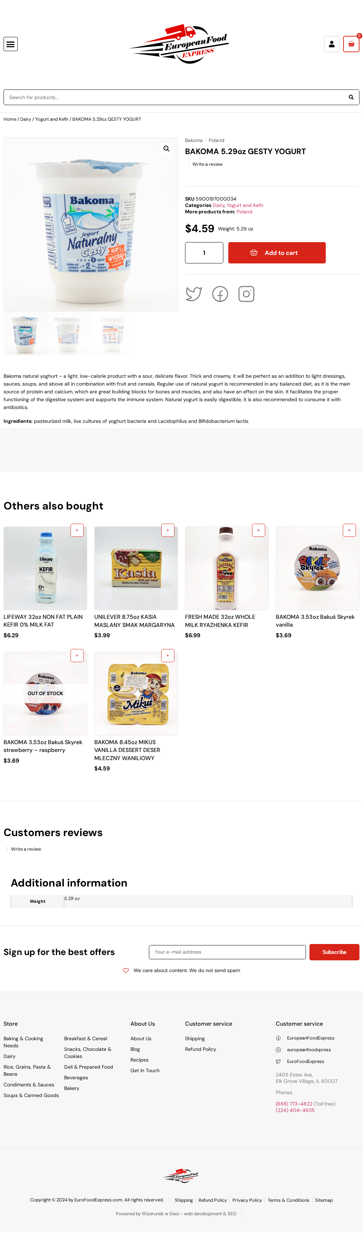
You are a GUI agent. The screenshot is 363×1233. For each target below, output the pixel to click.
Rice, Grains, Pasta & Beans (27, 1070)
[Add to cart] (77, 530)
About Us (140, 1038)
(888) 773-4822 (294, 1104)
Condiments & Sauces (29, 1084)
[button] (11, 44)
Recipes (139, 1060)
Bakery (71, 1088)
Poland (244, 211)
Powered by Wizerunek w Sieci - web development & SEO (176, 1214)
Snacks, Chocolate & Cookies (87, 1052)
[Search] (351, 97)
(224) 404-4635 (295, 1110)
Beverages (76, 1077)
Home (10, 119)
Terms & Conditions (288, 1200)
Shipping (195, 1038)
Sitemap (324, 1200)
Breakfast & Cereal (85, 1038)
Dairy (25, 119)
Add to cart (281, 253)
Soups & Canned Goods (31, 1095)
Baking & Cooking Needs (23, 1042)
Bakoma (194, 140)
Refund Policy (200, 1049)
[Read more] (77, 655)
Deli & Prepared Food (88, 1067)
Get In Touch (145, 1070)
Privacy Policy (247, 1200)
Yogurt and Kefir (51, 119)
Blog (135, 1049)
